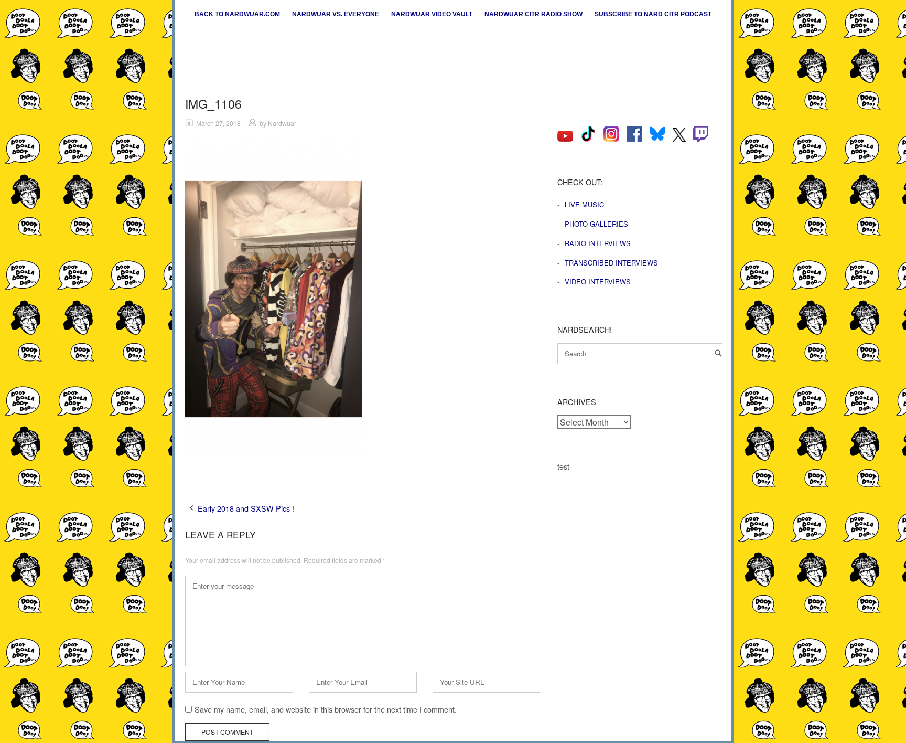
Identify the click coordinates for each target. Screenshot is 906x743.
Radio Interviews (598, 243)
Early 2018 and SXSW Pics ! (246, 508)
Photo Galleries (596, 224)
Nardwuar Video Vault (431, 14)
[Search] (718, 353)
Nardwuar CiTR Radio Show (533, 14)
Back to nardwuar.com (237, 14)
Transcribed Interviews (611, 263)
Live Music (584, 204)
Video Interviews (598, 281)
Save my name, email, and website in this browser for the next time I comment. (326, 709)
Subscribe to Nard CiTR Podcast (653, 14)
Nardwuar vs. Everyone (335, 14)
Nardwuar (282, 123)
